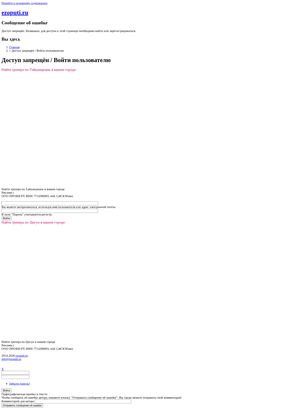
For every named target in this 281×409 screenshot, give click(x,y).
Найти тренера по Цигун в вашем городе (28, 341)
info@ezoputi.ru (11, 359)
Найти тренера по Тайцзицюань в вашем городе (33, 189)
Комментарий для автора (18, 401)
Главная (14, 47)
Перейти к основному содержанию (24, 3)
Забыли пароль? (19, 383)
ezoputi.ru (15, 12)
